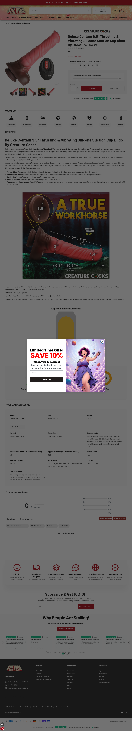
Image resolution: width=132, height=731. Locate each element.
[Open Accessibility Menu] (2, 729)
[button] (2, 724)
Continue (47, 380)
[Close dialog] (102, 342)
